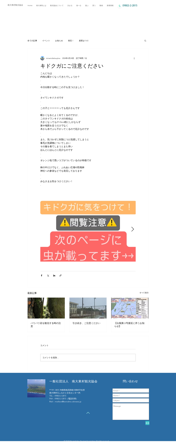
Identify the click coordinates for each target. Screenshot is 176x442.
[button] (145, 40)
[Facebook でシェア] (41, 275)
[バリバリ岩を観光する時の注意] (46, 308)
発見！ (71, 40)
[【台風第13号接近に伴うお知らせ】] (129, 308)
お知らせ (59, 40)
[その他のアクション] (134, 58)
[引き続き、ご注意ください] (88, 308)
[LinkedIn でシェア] (54, 275)
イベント (46, 40)
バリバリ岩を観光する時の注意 (46, 325)
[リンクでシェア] (60, 275)
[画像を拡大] (88, 229)
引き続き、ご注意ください (86, 323)
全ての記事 (32, 40)
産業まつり (84, 40)
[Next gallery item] (132, 229)
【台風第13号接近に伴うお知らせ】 (129, 325)
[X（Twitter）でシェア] (48, 275)
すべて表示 (144, 293)
